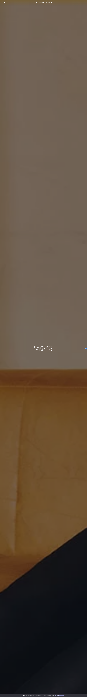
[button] (4, 3)
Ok (55, 695)
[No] (85, 695)
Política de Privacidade (60, 695)
